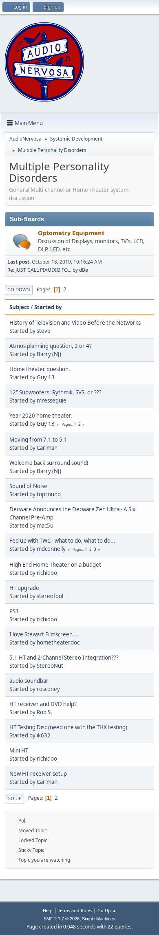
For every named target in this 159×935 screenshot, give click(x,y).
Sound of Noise (28, 486)
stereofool (50, 596)
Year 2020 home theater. (40, 415)
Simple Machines (98, 918)
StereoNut (50, 665)
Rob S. (44, 712)
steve (44, 330)
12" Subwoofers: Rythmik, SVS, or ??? (55, 392)
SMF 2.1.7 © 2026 (62, 918)
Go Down (18, 289)
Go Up (14, 798)
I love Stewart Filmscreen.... (44, 634)
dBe (83, 269)
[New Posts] (22, 242)
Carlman (47, 447)
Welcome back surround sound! (48, 462)
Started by (48, 307)
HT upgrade (24, 588)
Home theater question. (39, 369)
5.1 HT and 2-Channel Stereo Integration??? (64, 657)
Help (48, 910)
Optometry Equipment (71, 233)
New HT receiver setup (38, 773)
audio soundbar (29, 680)
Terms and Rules (75, 910)
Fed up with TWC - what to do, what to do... (62, 540)
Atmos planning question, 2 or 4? (50, 346)
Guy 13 (46, 377)
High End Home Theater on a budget (55, 564)
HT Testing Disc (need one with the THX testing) (68, 727)
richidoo (47, 572)
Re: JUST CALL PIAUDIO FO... (39, 269)
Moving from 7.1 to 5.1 (38, 439)
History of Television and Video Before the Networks (75, 322)
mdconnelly (51, 548)
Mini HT (18, 750)
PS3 (14, 611)
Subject (19, 307)
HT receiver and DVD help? (43, 704)
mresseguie (51, 400)
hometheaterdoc (58, 642)
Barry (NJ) (49, 354)
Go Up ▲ (107, 910)
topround (49, 494)
